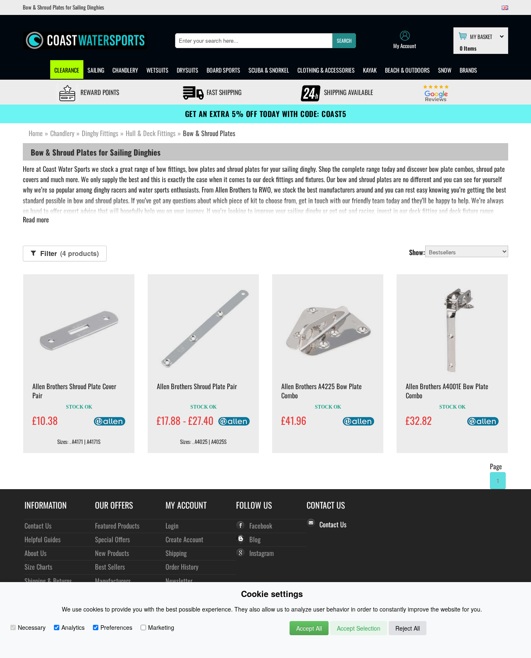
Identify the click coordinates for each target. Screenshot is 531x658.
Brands (468, 70)
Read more (36, 219)
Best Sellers (110, 566)
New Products (112, 553)
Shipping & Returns (48, 580)
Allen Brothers (233, 190)
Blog (255, 539)
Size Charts (38, 566)
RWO (265, 190)
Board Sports (223, 70)
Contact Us (37, 525)
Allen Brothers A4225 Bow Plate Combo (321, 390)
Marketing (161, 627)
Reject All (407, 628)
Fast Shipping (223, 92)
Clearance (66, 70)
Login (172, 525)
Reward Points (99, 92)
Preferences (116, 627)
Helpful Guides (42, 539)
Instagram (261, 553)
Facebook (260, 525)
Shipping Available (347, 92)
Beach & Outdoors (407, 70)
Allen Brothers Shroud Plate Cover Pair (74, 390)
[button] (344, 40)
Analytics (73, 627)
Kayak (370, 70)
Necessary (32, 627)
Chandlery (125, 70)
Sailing (96, 70)
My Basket (481, 36)
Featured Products (117, 525)
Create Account (184, 539)
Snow (444, 70)
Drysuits (187, 70)
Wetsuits (157, 70)
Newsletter (179, 580)
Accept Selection (358, 628)
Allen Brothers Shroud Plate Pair (197, 386)
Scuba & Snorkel (268, 70)
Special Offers (112, 539)
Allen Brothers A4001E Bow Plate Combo (447, 390)
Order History (182, 566)
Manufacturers (113, 580)
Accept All (309, 628)
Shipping (176, 553)
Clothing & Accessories (326, 70)
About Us (35, 553)
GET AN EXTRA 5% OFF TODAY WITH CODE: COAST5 (265, 113)
